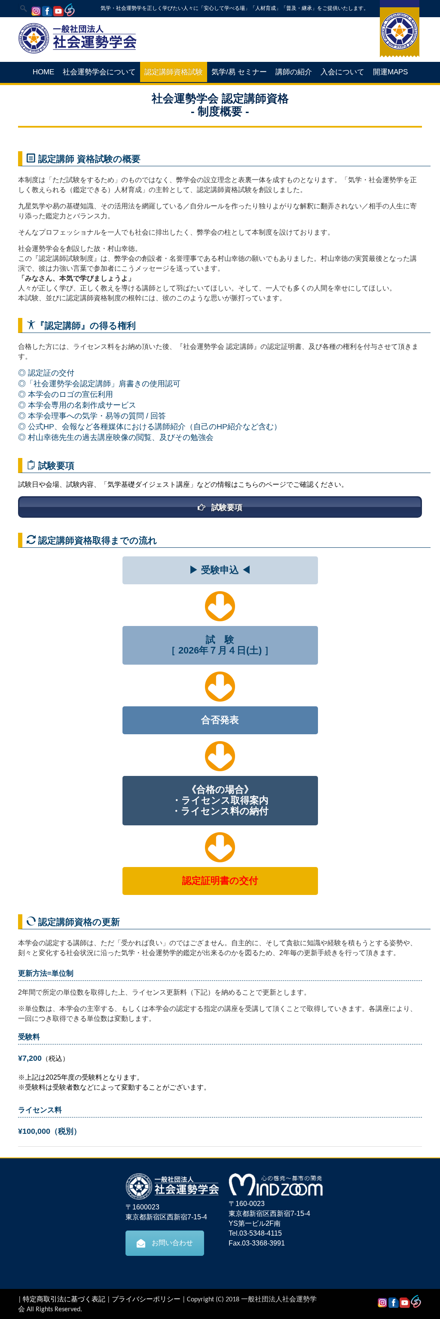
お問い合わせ (172, 1242)
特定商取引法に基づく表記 (64, 1299)
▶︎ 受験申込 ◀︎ (220, 570)
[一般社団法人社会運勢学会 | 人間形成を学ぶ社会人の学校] (77, 52)
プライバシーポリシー (146, 1299)
